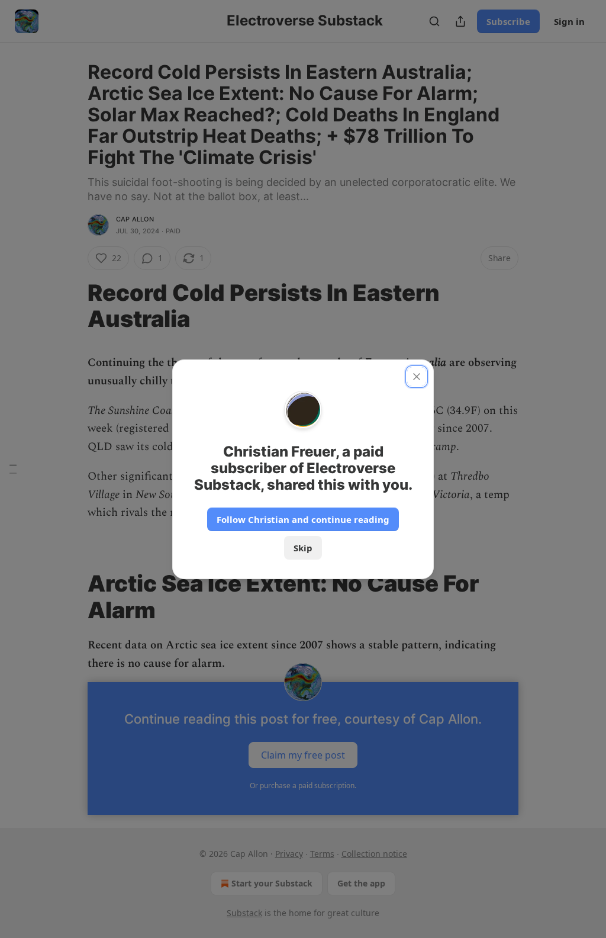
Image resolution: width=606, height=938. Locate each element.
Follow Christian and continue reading (303, 519)
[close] (416, 376)
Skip (303, 548)
